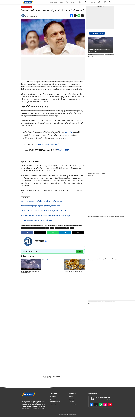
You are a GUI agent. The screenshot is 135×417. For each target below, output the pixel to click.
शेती (105, 2)
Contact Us (71, 399)
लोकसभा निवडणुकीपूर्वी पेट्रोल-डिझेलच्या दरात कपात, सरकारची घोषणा (40, 206)
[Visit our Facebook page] (91, 404)
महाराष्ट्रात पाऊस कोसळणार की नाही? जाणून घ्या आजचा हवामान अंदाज (30, 272)
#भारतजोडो (68, 132)
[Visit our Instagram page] (105, 404)
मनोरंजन (86, 2)
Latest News (53, 2)
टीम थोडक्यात (29, 15)
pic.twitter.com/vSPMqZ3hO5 (46, 144)
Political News (53, 396)
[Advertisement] (53, 69)
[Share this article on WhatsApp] (53, 232)
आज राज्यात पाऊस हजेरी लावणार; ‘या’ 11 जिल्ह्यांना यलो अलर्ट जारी (101, 302)
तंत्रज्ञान (93, 2)
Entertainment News (55, 401)
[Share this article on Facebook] (27, 232)
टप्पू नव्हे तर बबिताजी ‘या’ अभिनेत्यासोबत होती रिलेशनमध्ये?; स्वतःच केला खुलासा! (43, 210)
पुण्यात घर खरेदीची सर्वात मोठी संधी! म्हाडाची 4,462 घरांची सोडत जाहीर (102, 259)
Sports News (53, 399)
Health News (53, 404)
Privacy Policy (72, 404)
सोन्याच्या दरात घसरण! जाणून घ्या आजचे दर (74, 271)
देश (67, 2)
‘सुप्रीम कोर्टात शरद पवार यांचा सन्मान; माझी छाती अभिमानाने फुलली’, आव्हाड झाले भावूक (45, 215)
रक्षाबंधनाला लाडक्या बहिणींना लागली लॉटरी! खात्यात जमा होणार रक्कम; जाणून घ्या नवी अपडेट (107, 216)
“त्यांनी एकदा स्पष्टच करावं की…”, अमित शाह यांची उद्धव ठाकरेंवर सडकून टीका (42, 201)
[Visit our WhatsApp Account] (100, 404)
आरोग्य (99, 2)
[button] (110, 2)
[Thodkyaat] (28, 2)
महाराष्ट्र (61, 2)
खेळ (80, 2)
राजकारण (73, 2)
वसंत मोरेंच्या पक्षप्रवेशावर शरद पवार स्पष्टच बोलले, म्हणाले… (37, 220)
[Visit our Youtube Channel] (110, 404)
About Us (71, 396)
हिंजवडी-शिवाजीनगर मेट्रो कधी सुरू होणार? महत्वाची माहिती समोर (51, 377)
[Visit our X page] (96, 404)
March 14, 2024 (63, 150)
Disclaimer (71, 401)
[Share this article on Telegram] (65, 232)
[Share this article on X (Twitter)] (40, 232)
